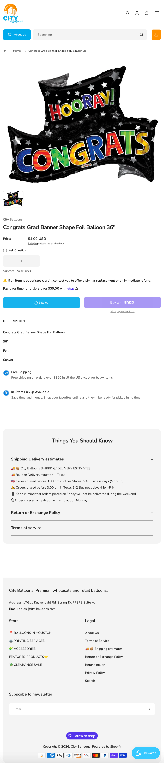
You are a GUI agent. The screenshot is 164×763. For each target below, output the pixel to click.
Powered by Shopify (106, 746)
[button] (13, 201)
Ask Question (17, 250)
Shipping (33, 243)
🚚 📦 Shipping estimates (104, 649)
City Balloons (80, 746)
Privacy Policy (95, 673)
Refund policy (95, 665)
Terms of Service (97, 641)
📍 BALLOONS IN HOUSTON (30, 633)
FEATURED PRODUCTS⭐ (28, 657)
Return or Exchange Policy (104, 657)
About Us (20, 35)
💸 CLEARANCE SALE (25, 665)
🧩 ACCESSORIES (22, 649)
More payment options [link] (123, 311)
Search (90, 681)
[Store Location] (156, 34)
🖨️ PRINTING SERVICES (27, 641)
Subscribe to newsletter (30, 694)
